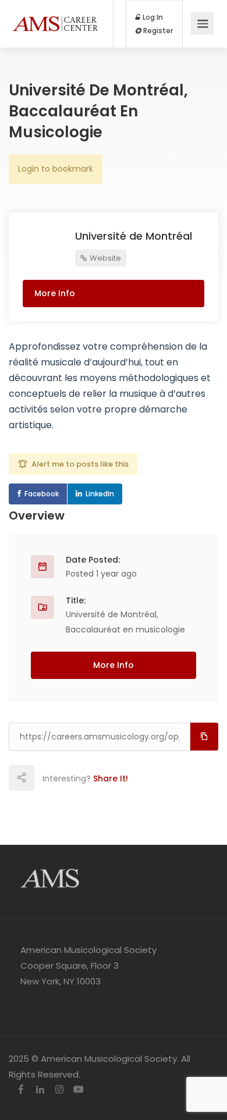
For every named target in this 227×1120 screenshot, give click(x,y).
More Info (54, 293)
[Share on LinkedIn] (98, 778)
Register (157, 30)
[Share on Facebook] (46, 778)
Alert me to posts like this (80, 464)
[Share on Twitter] (72, 778)
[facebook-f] (20, 1090)
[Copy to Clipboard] (204, 737)
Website (104, 258)
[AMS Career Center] (55, 12)
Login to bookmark (55, 169)
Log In (152, 17)
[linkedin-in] (40, 1090)
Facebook (41, 494)
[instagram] (59, 1090)
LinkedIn (100, 494)
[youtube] (78, 1090)
